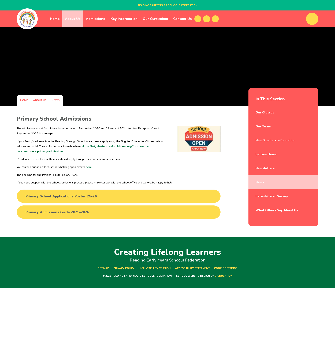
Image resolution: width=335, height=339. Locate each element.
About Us (39, 100)
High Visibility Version (155, 268)
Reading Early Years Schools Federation (167, 5)
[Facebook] (197, 18)
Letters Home (266, 154)
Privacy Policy (123, 268)
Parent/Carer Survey (271, 196)
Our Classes (264, 112)
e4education (224, 276)
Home (24, 100)
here (89, 167)
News (56, 100)
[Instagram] (215, 18)
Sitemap (103, 268)
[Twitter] (206, 18)
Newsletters (265, 168)
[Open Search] (312, 19)
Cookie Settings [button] (225, 268)
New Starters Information (275, 140)
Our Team (263, 126)
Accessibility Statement (192, 268)
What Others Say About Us (276, 210)
